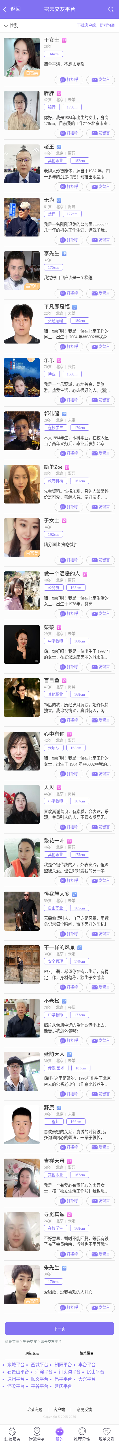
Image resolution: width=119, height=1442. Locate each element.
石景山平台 (18, 1371)
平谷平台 (39, 1386)
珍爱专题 (34, 1410)
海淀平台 (44, 1371)
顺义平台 (39, 1379)
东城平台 (16, 1364)
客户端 (59, 1410)
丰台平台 (87, 1364)
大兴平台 (87, 1379)
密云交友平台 (51, 1342)
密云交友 (30, 1342)
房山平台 (95, 1371)
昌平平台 (63, 1379)
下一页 (59, 1329)
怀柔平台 (16, 1386)
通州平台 (16, 1379)
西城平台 (39, 1364)
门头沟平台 (70, 1371)
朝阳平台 (63, 1364)
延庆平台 (63, 1386)
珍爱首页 (12, 1342)
